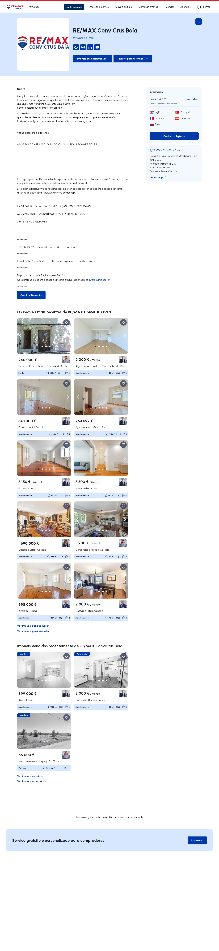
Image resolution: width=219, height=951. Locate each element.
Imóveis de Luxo (123, 6)
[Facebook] (76, 47)
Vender (170, 6)
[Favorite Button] (66, 322)
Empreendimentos (99, 6)
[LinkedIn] (90, 47)
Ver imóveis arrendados (31, 781)
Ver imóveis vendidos (30, 776)
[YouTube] (97, 47)
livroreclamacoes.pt (99, 279)
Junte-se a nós (74, 7)
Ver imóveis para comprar (33, 625)
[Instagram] (83, 47)
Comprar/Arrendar (149, 6)
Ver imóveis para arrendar (33, 630)
